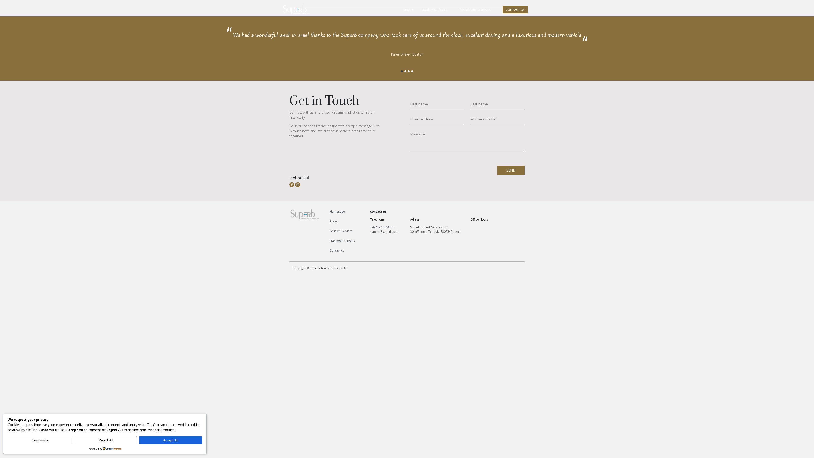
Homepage (337, 211)
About (334, 221)
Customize (40, 440)
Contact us (337, 251)
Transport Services (342, 241)
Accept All (170, 440)
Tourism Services (341, 231)
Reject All (106, 440)
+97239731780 (380, 227)
